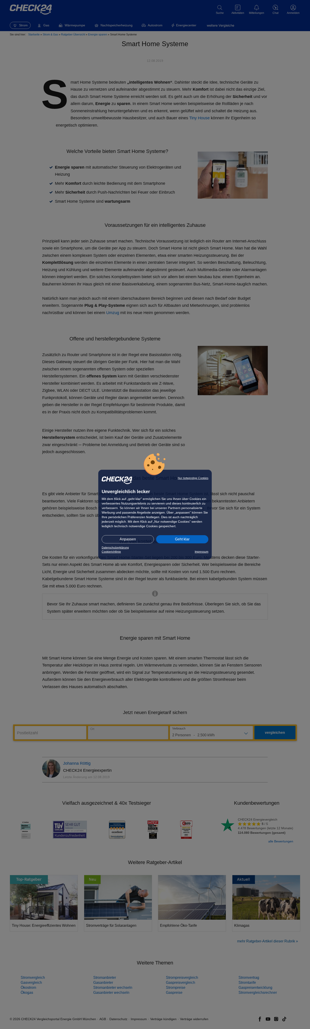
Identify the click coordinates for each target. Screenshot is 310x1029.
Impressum (201, 551)
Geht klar (182, 539)
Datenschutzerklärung (115, 547)
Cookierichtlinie (111, 551)
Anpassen (128, 539)
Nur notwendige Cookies (193, 478)
